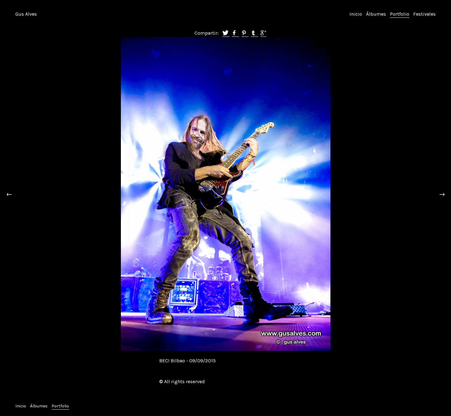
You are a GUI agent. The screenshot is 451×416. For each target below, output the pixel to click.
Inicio (355, 14)
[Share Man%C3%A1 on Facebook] (235, 33)
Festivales (424, 14)
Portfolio (399, 14)
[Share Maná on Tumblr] (254, 33)
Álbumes (376, 14)
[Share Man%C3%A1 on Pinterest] (245, 33)
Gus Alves (26, 14)
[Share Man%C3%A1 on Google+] (263, 33)
